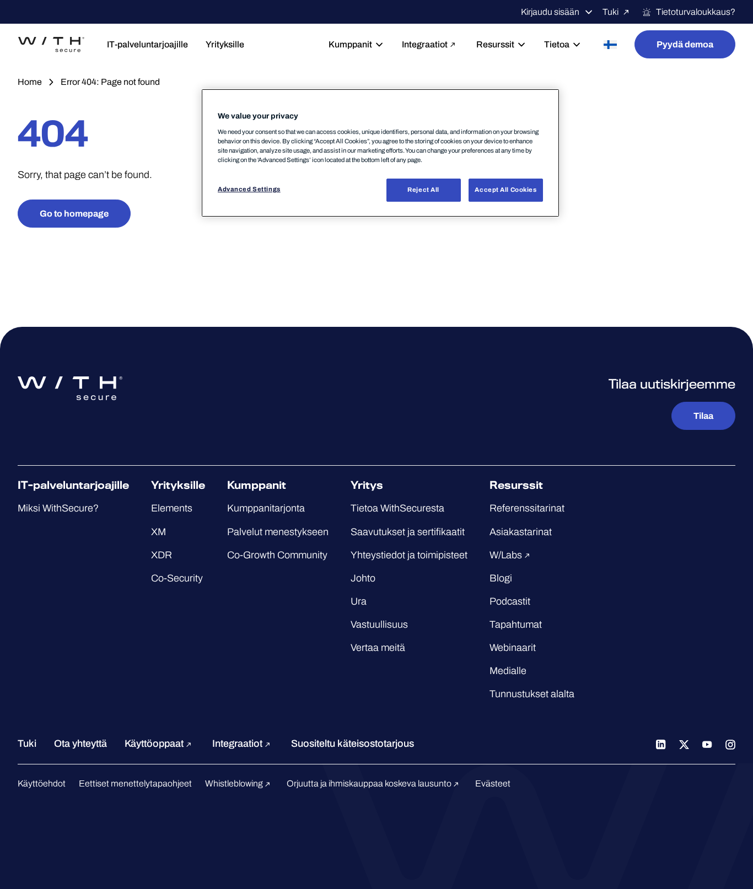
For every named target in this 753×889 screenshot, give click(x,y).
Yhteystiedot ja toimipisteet (409, 555)
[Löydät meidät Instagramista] (730, 743)
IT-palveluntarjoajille (147, 44)
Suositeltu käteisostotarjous (352, 743)
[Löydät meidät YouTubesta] (707, 743)
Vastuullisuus (379, 624)
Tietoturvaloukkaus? (695, 12)
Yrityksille (225, 44)
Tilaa (703, 416)
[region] (380, 153)
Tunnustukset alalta (532, 693)
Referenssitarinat (527, 508)
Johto (363, 578)
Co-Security (177, 578)
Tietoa (556, 44)
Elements (171, 508)
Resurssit (495, 44)
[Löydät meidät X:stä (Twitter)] (684, 743)
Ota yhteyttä (80, 743)
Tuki (610, 12)
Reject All (423, 189)
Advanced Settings (249, 189)
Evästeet (492, 783)
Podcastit (510, 601)
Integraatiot (425, 44)
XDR (161, 555)
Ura (359, 601)
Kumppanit (350, 44)
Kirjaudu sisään (550, 12)
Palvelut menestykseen (278, 531)
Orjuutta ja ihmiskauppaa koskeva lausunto (370, 783)
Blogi (501, 578)
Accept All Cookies (505, 189)
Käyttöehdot (42, 783)
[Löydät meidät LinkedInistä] (661, 743)
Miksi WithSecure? (58, 508)
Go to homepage (74, 213)
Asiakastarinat (521, 531)
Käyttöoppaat (155, 743)
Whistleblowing (235, 783)
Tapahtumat (516, 624)
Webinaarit (513, 647)
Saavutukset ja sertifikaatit (408, 531)
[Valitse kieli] (610, 44)
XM (158, 531)
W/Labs (507, 555)
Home (30, 82)
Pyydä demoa (685, 44)
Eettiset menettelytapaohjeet (135, 783)
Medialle (508, 670)
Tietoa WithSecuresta (397, 508)
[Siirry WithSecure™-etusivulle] (51, 44)
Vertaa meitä (378, 647)
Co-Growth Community (277, 555)
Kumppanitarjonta (266, 508)
